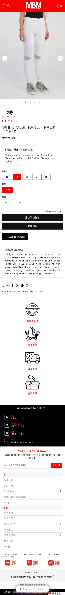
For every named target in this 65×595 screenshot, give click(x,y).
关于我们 (8, 479)
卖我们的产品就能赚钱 (15, 496)
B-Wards (9, 491)
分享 (8, 285)
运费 (30, 149)
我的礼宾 (8, 485)
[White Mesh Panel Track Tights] (32, 55)
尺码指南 (8, 512)
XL (46, 176)
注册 (55, 465)
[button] (56, 593)
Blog (6, 502)
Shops (7, 546)
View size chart (54, 211)
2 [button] (30, 102)
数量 (4, 196)
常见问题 (8, 518)
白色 (7, 189)
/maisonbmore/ (22, 576)
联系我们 (8, 540)
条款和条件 (9, 524)
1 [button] (25, 102)
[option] (32, 55)
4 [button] (39, 102)
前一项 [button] (4, 58)
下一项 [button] (60, 58)
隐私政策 (8, 529)
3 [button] (34, 102)
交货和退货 (9, 535)
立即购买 (32, 226)
